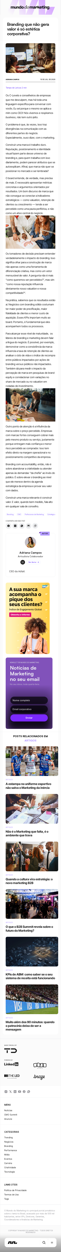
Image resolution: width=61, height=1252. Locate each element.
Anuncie (8, 1119)
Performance (10, 1150)
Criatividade (10, 1167)
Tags (6, 1198)
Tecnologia (9, 1171)
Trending (8, 1137)
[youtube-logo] (19, 1091)
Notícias (8, 1110)
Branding (8, 1146)
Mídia (7, 1154)
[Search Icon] (44, 1242)
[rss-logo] (24, 1091)
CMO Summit (10, 1114)
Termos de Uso (11, 1194)
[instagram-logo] (6, 1091)
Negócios (8, 1141)
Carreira (8, 1163)
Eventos (8, 1159)
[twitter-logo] (10, 1091)
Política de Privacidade (15, 1190)
